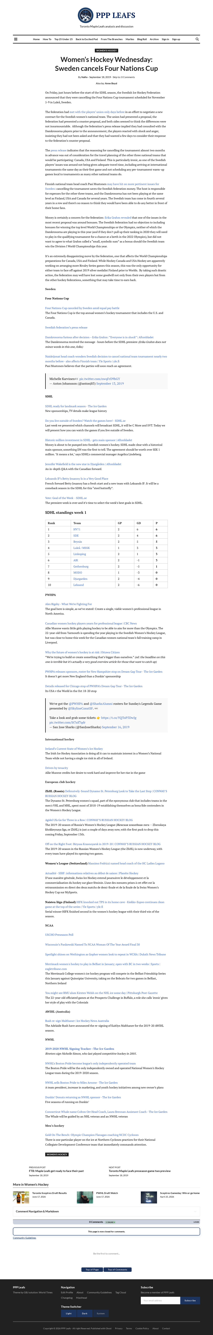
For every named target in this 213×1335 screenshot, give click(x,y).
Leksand (78, 585)
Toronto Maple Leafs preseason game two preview (140, 1171)
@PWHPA (76, 704)
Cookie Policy (142, 1328)
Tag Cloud (120, 1292)
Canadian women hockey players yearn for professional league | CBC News (91, 623)
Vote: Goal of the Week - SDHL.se (66, 498)
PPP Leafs (115, 15)
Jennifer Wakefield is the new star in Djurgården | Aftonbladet (83, 464)
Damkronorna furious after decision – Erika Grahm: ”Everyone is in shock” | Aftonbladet (99, 337)
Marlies (130, 39)
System (101, 1313)
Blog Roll (142, 39)
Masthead (81, 1297)
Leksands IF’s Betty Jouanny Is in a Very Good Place (76, 478)
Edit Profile (67, 1292)
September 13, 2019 (110, 383)
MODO (77, 572)
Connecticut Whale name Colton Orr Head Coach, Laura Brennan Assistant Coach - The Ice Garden (106, 1112)
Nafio (82, 77)
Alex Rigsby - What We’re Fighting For (68, 604)
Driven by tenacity (56, 768)
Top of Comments (117, 1269)
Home (36, 39)
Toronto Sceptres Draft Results (49, 1192)
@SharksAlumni (101, 704)
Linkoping (79, 554)
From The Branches (112, 39)
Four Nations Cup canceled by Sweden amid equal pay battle (82, 308)
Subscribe (190, 1300)
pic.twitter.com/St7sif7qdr (67, 722)
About (80, 1292)
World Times (46, 1292)
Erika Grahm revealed (118, 217)
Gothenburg (80, 566)
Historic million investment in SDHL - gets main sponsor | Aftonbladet (88, 440)
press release (59, 150)
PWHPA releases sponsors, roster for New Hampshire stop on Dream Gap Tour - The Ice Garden (103, 671)
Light (69, 1313)
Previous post (37, 1167)
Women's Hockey (106, 50)
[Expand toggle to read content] (195, 1211)
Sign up (176, 39)
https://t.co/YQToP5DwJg (118, 718)
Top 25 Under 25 (63, 39)
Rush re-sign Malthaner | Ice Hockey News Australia (77, 1021)
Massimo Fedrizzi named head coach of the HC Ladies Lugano (126, 863)
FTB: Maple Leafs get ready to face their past (56, 1171)
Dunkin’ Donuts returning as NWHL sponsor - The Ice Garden (83, 1097)
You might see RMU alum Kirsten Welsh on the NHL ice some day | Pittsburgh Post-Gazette (101, 993)
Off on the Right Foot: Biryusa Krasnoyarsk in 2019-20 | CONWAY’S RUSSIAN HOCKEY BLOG (102, 844)
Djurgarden (80, 579)
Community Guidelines (99, 1292)
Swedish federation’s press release (66, 327)
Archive (154, 39)
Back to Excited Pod (87, 39)
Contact (166, 1328)
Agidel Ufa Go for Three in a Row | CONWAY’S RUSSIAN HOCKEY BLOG (89, 820)
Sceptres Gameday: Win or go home (180, 1192)
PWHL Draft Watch (107, 1192)
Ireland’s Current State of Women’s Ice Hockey (74, 749)
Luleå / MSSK (81, 548)
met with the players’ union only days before (97, 112)
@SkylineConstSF (80, 708)
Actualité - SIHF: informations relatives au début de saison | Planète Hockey (91, 873)
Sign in (165, 39)
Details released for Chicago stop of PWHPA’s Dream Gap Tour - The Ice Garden (94, 686)
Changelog (67, 1297)
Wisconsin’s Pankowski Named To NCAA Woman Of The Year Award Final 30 (92, 944)
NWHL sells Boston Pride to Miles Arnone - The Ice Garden (81, 1082)
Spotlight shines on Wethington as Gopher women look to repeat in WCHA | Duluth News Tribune (105, 954)
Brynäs (77, 541)
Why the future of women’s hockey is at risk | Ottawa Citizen (82, 652)
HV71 (76, 529)
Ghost (108, 1328)
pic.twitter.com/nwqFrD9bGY (99, 379)
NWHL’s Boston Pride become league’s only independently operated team (90, 1063)
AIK (75, 560)
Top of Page (92, 1269)
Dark (84, 1313)
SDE (76, 535)
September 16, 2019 (115, 727)
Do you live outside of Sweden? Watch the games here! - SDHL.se (85, 421)
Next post (114, 1167)
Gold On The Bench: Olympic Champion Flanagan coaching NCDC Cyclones (92, 1135)
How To (47, 39)
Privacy (118, 1328)
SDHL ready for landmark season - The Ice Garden (76, 406)
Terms (129, 1328)
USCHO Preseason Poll (59, 934)
